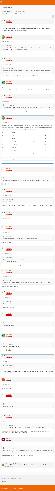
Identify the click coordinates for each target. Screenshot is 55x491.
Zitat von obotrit (8, 45)
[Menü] (53, 1)
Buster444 (10, 431)
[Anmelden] (49, 2)
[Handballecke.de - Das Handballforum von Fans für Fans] (1, 1)
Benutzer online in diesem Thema (11, 479)
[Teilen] (53, 16)
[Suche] (46, 1)
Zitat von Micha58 (9, 68)
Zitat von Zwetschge (9, 448)
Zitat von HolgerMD (9, 105)
